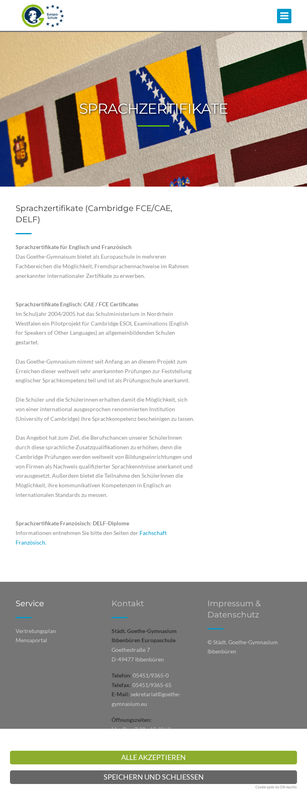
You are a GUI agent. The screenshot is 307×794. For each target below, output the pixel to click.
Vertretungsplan (36, 630)
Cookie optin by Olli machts (276, 787)
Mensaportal (31, 640)
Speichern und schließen (154, 777)
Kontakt (128, 603)
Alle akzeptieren (153, 757)
